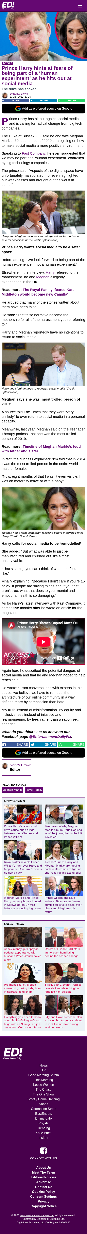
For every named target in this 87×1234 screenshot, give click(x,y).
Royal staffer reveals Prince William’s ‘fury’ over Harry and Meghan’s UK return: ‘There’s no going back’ (23, 867)
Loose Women (43, 1084)
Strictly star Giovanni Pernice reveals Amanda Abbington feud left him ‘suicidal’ (63, 988)
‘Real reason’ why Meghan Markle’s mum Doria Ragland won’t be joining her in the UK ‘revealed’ (63, 831)
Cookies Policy (43, 1191)
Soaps (43, 1104)
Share (15, 100)
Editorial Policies (43, 1177)
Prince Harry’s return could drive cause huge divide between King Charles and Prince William (21, 831)
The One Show (43, 1094)
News (43, 1065)
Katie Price (43, 1133)
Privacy (43, 1201)
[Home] (8, 5)
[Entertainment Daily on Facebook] (43, 1150)
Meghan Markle (12, 789)
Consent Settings (43, 1196)
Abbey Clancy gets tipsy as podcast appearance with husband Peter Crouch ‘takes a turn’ (22, 954)
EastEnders (43, 1113)
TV (43, 1070)
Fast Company (33, 153)
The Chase (44, 1089)
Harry (50, 272)
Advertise (43, 1182)
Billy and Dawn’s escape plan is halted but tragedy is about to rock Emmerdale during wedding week (63, 1022)
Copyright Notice (44, 1206)
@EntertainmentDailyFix (50, 737)
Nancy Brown (20, 93)
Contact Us (43, 1187)
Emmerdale (43, 1118)
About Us (43, 1167)
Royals (7, 63)
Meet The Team (43, 1172)
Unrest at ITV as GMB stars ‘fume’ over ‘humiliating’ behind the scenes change (62, 952)
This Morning (43, 1080)
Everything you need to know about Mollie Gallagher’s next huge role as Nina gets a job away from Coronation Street (22, 1022)
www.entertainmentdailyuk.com (37, 1215)
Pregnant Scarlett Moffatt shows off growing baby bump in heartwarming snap (23, 988)
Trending (43, 1128)
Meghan (42, 277)
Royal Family (34, 789)
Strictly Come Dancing (44, 1099)
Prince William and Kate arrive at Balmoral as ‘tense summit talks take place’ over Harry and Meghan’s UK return (63, 904)
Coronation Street (43, 1109)
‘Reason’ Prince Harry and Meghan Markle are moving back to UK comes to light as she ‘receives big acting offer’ (63, 867)
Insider (43, 1137)
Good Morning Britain (43, 1075)
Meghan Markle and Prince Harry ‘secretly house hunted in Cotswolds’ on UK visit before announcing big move (22, 903)
